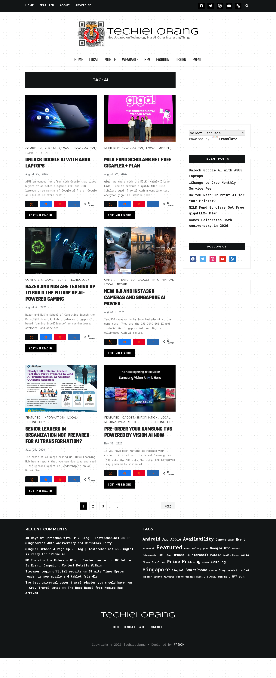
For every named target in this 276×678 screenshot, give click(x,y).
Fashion (162, 59)
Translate (228, 139)
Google (216, 548)
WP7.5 (241, 576)
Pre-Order (158, 562)
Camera (110, 279)
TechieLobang (138, 615)
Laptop (31, 153)
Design (181, 59)
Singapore (156, 569)
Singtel (178, 570)
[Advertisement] (217, 95)
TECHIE (57, 153)
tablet (244, 570)
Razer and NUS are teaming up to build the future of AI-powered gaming (60, 293)
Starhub (232, 570)
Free (187, 548)
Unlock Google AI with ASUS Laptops (57, 163)
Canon (231, 539)
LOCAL (93, 59)
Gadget (143, 279)
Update (158, 576)
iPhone (179, 555)
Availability (198, 539)
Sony (222, 570)
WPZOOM (179, 644)
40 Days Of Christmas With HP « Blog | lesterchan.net (72, 538)
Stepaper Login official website (53, 571)
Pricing (191, 561)
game (205, 548)
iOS (161, 555)
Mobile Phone (231, 555)
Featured (169, 547)
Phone (146, 562)
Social (213, 570)
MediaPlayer (114, 422)
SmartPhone (196, 569)
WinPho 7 (224, 576)
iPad (168, 555)
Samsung (218, 562)
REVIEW (205, 562)
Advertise (83, 5)
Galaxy (196, 548)
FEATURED (46, 5)
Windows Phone (174, 576)
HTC (227, 548)
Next (167, 506)
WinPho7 (211, 576)
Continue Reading (41, 215)
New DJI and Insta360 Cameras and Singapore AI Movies (134, 297)
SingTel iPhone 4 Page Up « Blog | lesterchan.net (69, 549)
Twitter (147, 576)
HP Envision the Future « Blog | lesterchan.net (66, 560)
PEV (147, 59)
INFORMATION (84, 148)
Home (29, 5)
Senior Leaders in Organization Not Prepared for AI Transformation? (57, 435)
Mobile (110, 59)
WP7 (234, 576)
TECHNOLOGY (79, 279)
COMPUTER (33, 148)
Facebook (149, 548)
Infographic (149, 555)
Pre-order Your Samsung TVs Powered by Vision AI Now (138, 432)
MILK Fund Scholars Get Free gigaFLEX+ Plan (137, 163)
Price (173, 561)
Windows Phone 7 (195, 576)
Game (67, 148)
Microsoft (200, 555)
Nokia (245, 555)
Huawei (236, 548)
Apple (175, 539)
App (165, 539)
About (65, 5)
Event (197, 59)
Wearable (130, 59)
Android (151, 539)
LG (188, 555)
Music (132, 422)
